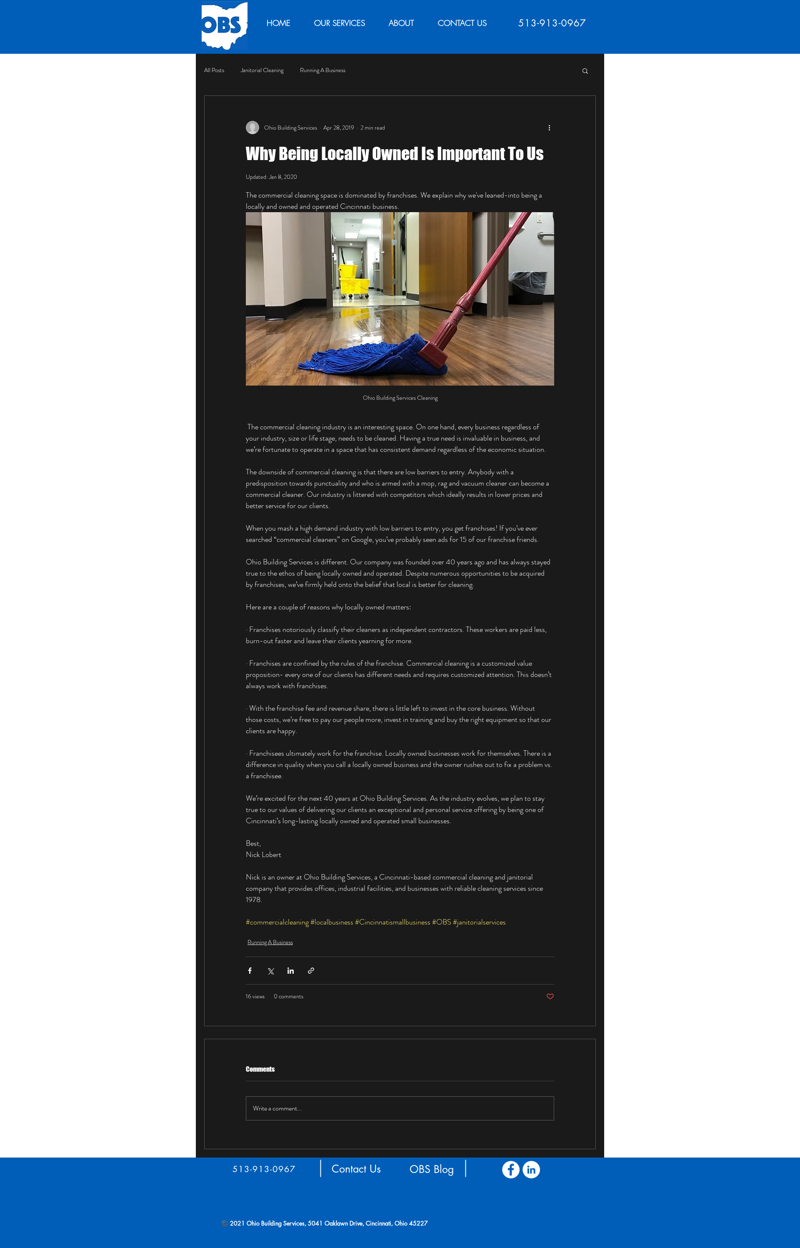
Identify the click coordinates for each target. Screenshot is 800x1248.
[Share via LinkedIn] (291, 971)
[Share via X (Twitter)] (270, 971)
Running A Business (322, 70)
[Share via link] (311, 971)
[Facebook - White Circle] (511, 1169)
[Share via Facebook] (250, 971)
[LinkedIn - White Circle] (531, 1169)
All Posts (214, 70)
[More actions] (549, 128)
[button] (585, 70)
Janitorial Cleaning (262, 70)
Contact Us (368, 1168)
